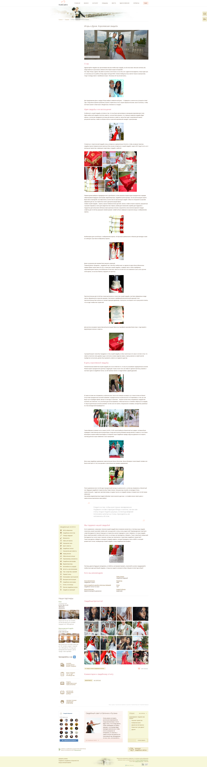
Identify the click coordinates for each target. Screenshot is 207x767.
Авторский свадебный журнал (69, 692)
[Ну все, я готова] (140, 614)
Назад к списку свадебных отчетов (95, 668)
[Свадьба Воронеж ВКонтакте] (74, 657)
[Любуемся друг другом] (108, 628)
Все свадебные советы (91, 740)
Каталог (95, 3)
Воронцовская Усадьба (66, 628)
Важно (86, 3)
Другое (133, 729)
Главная (77, 3)
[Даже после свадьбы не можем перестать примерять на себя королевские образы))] (140, 657)
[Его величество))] (124, 628)
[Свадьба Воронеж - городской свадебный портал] (144, 765)
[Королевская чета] (92, 643)
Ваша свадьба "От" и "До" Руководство (70, 674)
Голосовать (141, 740)
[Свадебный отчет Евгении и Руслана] (93, 725)
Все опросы (142, 713)
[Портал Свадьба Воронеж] (63, 3)
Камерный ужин (136, 722)
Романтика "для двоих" (138, 727)
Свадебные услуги (68, 527)
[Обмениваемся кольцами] (92, 657)
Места (114, 3)
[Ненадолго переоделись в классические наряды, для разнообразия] (108, 643)
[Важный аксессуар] (124, 614)
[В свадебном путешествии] (124, 657)
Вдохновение (124, 3)
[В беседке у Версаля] (92, 628)
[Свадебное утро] (92, 614)
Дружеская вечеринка (138, 725)
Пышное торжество (137, 720)
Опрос (132, 713)
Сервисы (136, 3)
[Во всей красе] (140, 628)
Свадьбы (105, 3)
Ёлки (60, 602)
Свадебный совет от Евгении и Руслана (101, 713)
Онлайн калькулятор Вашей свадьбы (71, 665)
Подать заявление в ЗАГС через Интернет (71, 683)
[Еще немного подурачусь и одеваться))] (108, 614)
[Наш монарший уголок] (108, 657)
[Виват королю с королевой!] (140, 643)
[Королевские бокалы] (124, 643)
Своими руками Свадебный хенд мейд (71, 702)
